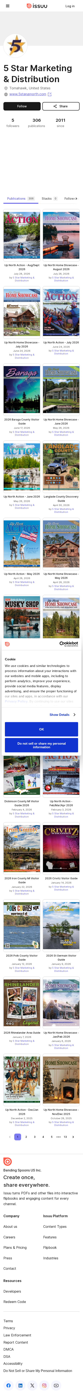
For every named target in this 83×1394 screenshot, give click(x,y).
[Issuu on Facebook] (8, 1385)
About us (10, 1226)
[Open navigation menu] (7, 6)
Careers (9, 1237)
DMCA (8, 1349)
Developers (12, 1291)
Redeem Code (14, 1302)
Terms (8, 1321)
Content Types (55, 1226)
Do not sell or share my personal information (41, 745)
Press (7, 1258)
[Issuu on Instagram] (44, 1385)
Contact (9, 1268)
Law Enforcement (17, 1335)
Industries (50, 1258)
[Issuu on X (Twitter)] (32, 1385)
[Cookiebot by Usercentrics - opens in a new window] (59, 644)
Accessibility (13, 1363)
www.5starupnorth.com (30, 94)
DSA (6, 1356)
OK (41, 729)
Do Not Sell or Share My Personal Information (37, 1371)
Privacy (9, 1328)
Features (50, 1237)
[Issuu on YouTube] (56, 1385)
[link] (70, 6)
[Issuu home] (37, 6)
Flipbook (50, 1247)
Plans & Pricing (15, 1247)
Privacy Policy (16, 701)
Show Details (59, 714)
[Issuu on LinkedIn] (20, 1385)
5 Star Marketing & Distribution (23, 279)
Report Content (15, 1342)
